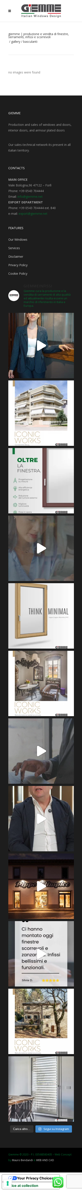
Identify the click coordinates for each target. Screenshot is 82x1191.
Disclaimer (15, 256)
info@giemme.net (30, 196)
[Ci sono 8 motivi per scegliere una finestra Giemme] (41, 345)
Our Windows (17, 239)
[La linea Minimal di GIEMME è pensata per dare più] (41, 616)
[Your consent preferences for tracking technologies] (7, 1183)
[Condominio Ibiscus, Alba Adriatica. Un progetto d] (41, 413)
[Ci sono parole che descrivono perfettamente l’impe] (41, 751)
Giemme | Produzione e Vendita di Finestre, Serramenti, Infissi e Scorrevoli (38, 35)
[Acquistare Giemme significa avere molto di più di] (41, 480)
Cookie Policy (17, 273)
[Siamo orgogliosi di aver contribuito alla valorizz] (41, 683)
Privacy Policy (18, 265)
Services (14, 248)
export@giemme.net (33, 213)
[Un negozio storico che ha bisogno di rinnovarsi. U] (41, 886)
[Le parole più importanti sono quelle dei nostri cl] (41, 548)
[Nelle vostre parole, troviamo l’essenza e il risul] (41, 954)
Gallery (15, 41)
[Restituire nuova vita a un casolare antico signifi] (41, 1021)
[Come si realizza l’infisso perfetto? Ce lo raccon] (41, 818)
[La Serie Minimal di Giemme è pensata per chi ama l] (41, 1089)
